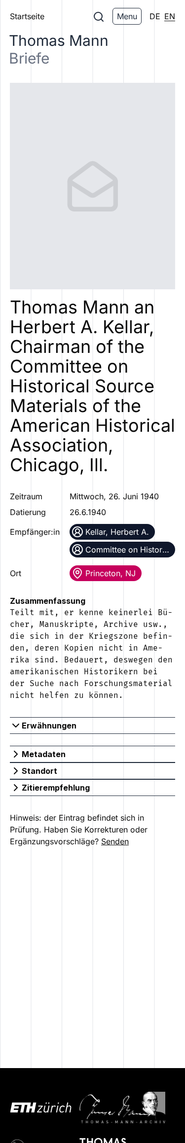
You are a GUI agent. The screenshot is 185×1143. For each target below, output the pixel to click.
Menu (127, 16)
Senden (115, 841)
